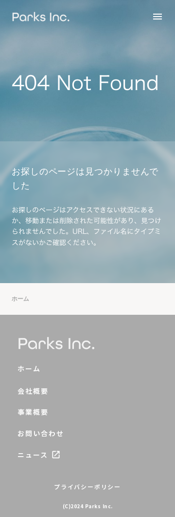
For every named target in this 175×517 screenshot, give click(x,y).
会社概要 (33, 391)
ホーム (20, 298)
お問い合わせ (41, 433)
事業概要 (33, 412)
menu (157, 16)
